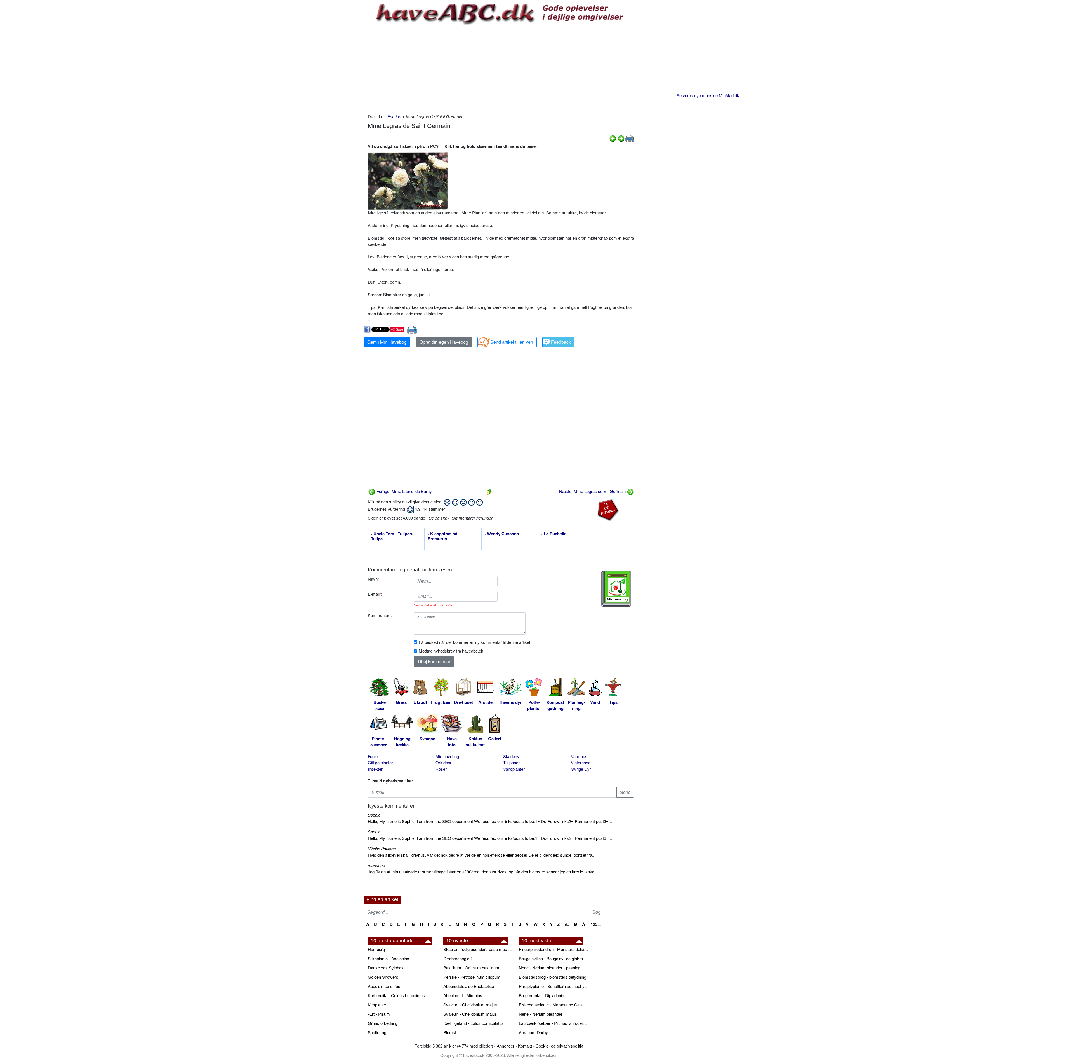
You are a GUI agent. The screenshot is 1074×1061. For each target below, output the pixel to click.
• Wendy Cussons (501, 534)
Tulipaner (511, 762)
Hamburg (376, 949)
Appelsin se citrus (384, 986)
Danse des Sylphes (386, 968)
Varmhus (579, 756)
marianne (376, 865)
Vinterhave (580, 762)
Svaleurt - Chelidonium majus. (470, 1005)
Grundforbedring (382, 1023)
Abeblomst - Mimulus (462, 995)
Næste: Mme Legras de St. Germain (593, 491)
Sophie (374, 815)
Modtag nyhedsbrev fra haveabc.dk (451, 651)
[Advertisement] (501, 68)
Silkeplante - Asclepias (388, 958)
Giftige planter (380, 762)
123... (596, 924)
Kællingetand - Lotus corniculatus (473, 1023)
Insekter (375, 769)
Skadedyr (512, 756)
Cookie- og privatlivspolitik (559, 1046)
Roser (441, 769)
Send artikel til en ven (511, 342)
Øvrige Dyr (581, 769)
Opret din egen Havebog (444, 342)
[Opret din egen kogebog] (616, 589)
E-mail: (375, 594)
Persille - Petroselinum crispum (471, 977)
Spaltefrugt (377, 1032)
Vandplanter (514, 769)
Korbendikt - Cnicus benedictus (396, 995)
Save (399, 329)
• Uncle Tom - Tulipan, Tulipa (392, 536)
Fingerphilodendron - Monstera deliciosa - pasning (554, 949)
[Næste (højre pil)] (621, 138)
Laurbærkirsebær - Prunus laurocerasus (554, 1023)
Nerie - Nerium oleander (540, 1014)
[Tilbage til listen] (489, 491)
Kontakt (525, 1046)
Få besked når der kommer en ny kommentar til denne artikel (474, 642)
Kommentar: (380, 615)
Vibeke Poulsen (382, 848)
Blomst (449, 1032)
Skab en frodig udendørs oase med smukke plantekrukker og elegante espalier (478, 949)
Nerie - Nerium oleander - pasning (549, 968)
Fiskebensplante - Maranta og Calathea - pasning (554, 1005)
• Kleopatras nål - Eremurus (444, 536)
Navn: (374, 579)
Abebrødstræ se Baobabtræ (468, 986)
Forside (394, 116)
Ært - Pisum (379, 1014)
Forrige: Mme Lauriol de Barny (403, 491)
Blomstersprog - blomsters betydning (552, 977)
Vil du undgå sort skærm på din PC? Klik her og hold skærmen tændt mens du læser (452, 146)
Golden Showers (383, 977)
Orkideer (443, 762)
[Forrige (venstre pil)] (613, 138)
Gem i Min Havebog (387, 342)
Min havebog (447, 756)
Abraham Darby (533, 1032)
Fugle (373, 756)
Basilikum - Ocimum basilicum (471, 968)
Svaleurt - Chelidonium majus (470, 1014)
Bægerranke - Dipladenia (541, 995)
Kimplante (377, 1005)
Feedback (561, 342)
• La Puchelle (553, 534)
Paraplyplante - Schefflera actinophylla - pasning (554, 986)
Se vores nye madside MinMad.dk (708, 95)
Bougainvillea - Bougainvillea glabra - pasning (554, 958)
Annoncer (505, 1046)
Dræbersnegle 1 (458, 958)
